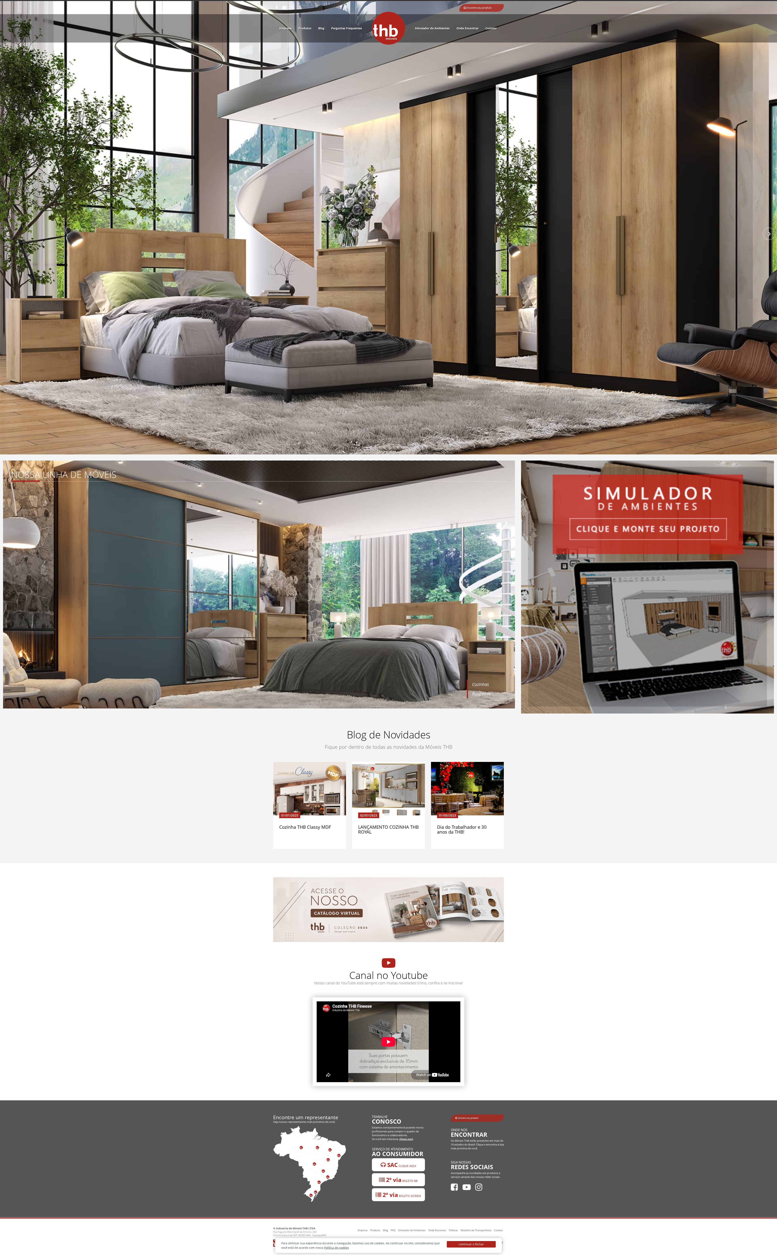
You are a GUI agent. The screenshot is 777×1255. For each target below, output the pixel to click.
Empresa (285, 28)
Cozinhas (480, 684)
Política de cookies (336, 1248)
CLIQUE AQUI (401, 1165)
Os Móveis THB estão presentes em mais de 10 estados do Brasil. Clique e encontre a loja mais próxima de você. (477, 1144)
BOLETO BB (401, 1180)
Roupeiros (481, 694)
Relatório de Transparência (476, 1230)
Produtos (304, 28)
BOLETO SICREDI (401, 1195)
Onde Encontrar (467, 28)
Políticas (453, 1230)
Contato (491, 28)
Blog (321, 28)
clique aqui (406, 1139)
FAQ (393, 1230)
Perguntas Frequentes (346, 28)
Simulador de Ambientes (432, 28)
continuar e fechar (471, 1244)
